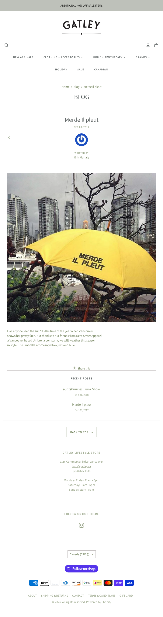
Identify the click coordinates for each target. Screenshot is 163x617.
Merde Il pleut (81, 404)
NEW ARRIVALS (23, 57)
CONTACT (78, 595)
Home (65, 87)
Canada (79, 554)
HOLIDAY (61, 69)
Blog (76, 87)
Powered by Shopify (98, 602)
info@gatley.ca (81, 466)
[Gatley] (81, 27)
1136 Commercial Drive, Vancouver (81, 461)
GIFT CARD (126, 595)
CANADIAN (101, 69)
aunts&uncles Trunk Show (81, 389)
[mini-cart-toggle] (156, 45)
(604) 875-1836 (81, 471)
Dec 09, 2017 (82, 127)
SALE (80, 69)
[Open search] (6, 45)
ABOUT (32, 595)
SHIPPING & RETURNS (54, 595)
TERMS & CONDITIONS (101, 595)
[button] (81, 432)
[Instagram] (81, 525)
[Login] (148, 45)
